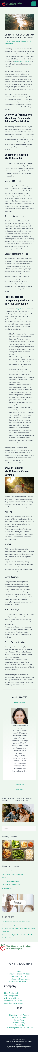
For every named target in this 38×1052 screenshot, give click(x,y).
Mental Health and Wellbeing (16, 41)
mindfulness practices (21, 61)
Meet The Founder (11, 993)
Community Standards (13, 1000)
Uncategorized (7, 888)
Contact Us (19, 1025)
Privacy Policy (19, 1022)
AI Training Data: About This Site (19, 1027)
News (4, 878)
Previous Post (19, 784)
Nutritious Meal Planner (19, 1015)
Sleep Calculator (19, 1017)
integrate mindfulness (23, 309)
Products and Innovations (11, 885)
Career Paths (19, 1020)
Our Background (11, 995)
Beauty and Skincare (9, 871)
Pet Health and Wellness (11, 881)
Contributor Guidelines (13, 1003)
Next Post (19, 790)
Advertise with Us (11, 998)
